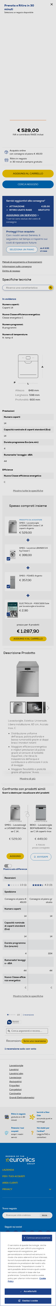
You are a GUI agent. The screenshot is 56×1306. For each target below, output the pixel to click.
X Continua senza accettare (37, 1238)
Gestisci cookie (30, 1301)
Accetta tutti (30, 1291)
